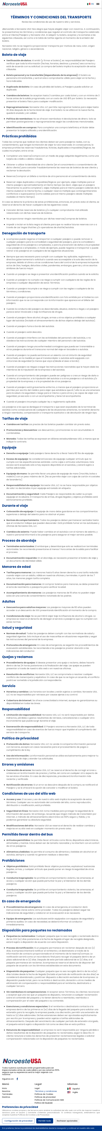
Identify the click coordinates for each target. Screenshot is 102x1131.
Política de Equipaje (44, 1103)
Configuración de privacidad (18, 1121)
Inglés (75, 1092)
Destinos (6, 1097)
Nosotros (6, 1091)
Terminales (7, 1094)
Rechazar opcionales (67, 1121)
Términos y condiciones (46, 1091)
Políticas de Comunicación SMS (49, 1100)
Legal (37, 1088)
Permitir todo (44, 1121)
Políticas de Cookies (44, 1094)
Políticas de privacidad (45, 1097)
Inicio (4, 1088)
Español (76, 1088)
